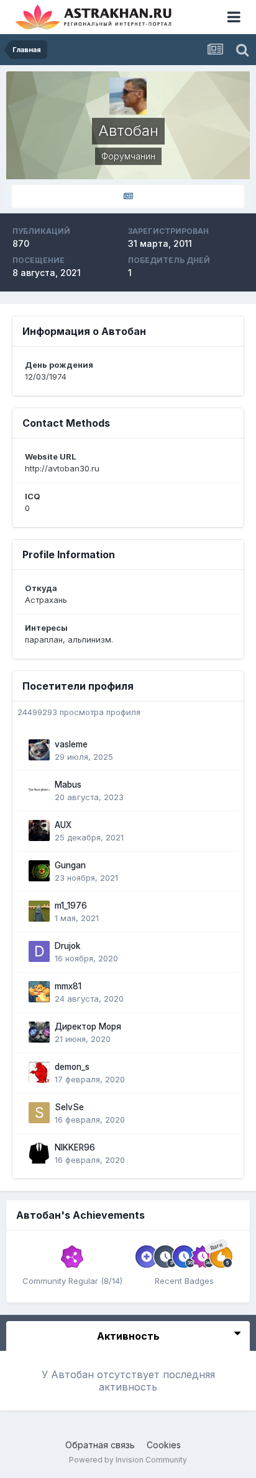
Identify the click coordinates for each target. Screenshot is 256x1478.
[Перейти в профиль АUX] (39, 830)
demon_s (72, 1067)
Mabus (68, 785)
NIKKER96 (75, 1147)
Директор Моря (88, 1026)
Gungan (70, 865)
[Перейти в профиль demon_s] (39, 1072)
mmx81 (68, 986)
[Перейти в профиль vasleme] (39, 749)
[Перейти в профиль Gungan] (39, 870)
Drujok (68, 946)
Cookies (164, 1445)
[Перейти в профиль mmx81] (39, 991)
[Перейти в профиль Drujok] (39, 951)
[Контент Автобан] (128, 196)
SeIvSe (69, 1107)
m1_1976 (71, 905)
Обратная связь (100, 1445)
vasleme (71, 744)
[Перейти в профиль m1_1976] (39, 911)
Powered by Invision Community (128, 1459)
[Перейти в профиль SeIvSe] (39, 1112)
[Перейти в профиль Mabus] (39, 790)
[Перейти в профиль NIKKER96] (39, 1153)
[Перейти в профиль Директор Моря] (39, 1032)
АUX (63, 825)
